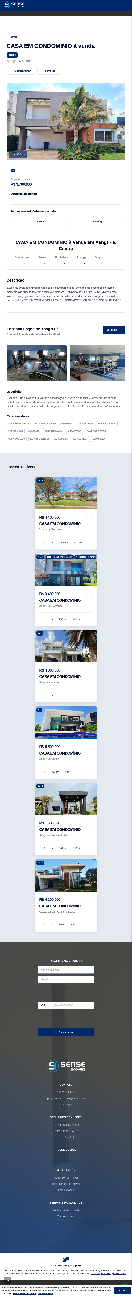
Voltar (14, 36)
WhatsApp (97, 221)
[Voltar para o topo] (7, 1280)
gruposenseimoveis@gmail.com (66, 1098)
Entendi (122, 1290)
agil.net (77, 1265)
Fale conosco (66, 1190)
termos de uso (119, 1273)
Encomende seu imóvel (66, 1183)
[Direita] (121, 363)
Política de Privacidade (65, 1210)
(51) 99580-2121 (66, 1092)
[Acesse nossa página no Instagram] (70, 1157)
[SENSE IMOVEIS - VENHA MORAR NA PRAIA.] (66, 1066)
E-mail (40, 221)
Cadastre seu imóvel (66, 1177)
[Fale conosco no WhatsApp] (61, 1157)
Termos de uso (66, 1216)
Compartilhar (22, 71)
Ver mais (111, 329)
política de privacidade (101, 1273)
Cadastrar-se (66, 1032)
